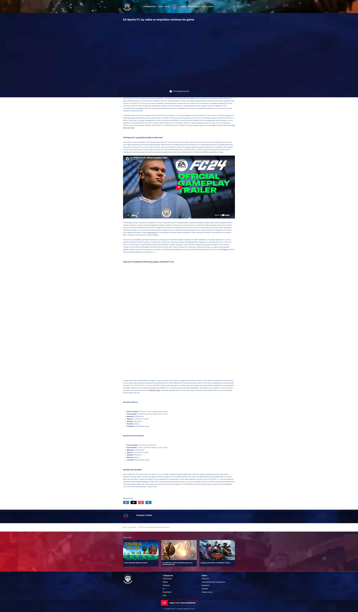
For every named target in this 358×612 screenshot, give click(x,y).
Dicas (167, 6)
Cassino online (207, 6)
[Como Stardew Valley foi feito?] (140, 550)
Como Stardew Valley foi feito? (136, 563)
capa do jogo (152, 232)
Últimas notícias (149, 6)
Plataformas (193, 6)
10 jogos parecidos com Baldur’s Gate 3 (215, 563)
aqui (224, 249)
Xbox (164, 595)
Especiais (175, 6)
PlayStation (167, 592)
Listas (160, 6)
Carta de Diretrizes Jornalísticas (213, 582)
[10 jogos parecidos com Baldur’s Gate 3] (217, 550)
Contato (205, 589)
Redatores (205, 585)
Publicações (167, 579)
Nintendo (166, 585)
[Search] (234, 6)
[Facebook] (126, 502)
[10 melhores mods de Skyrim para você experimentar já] (179, 550)
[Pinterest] (141, 502)
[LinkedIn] (148, 502)
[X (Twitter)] (134, 502)
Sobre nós (205, 579)
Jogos (183, 6)
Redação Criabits (144, 515)
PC (164, 589)
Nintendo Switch (154, 390)
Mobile (165, 582)
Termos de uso (207, 592)
